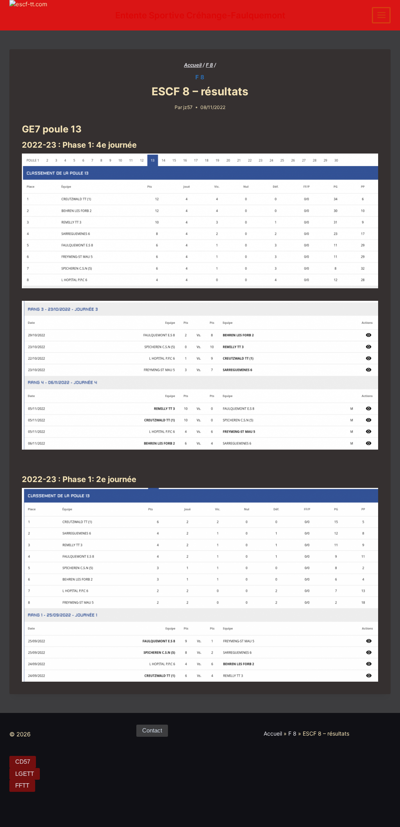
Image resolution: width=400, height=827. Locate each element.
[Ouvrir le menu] (381, 15)
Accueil (273, 733)
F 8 (200, 77)
